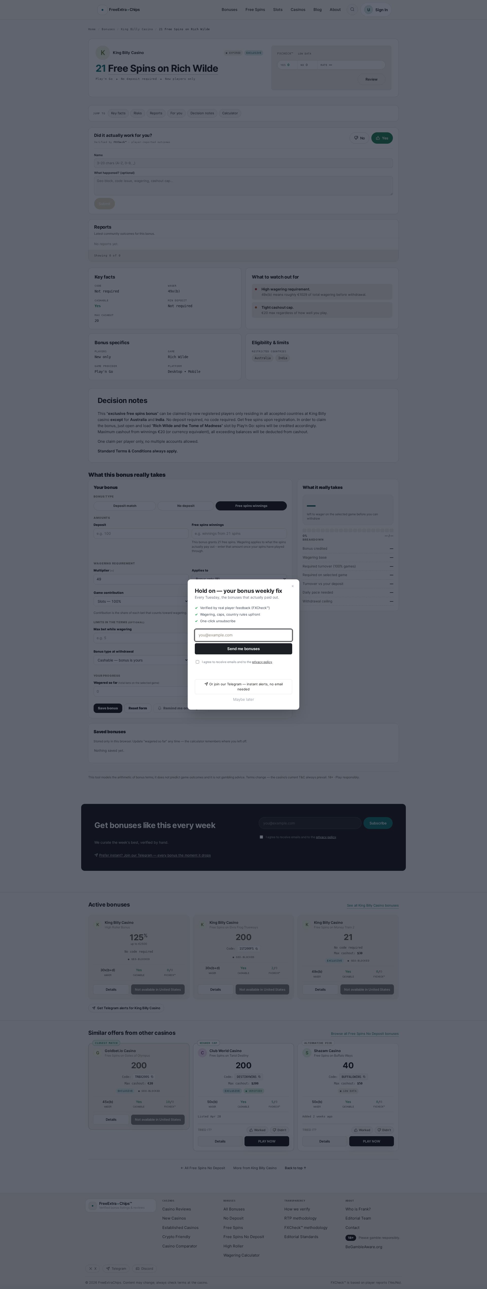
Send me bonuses (243, 648)
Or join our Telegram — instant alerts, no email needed (246, 686)
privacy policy (262, 662)
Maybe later (243, 699)
